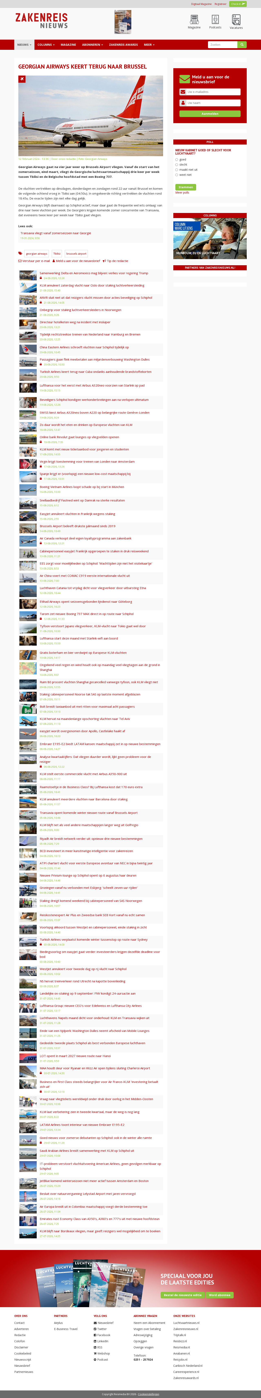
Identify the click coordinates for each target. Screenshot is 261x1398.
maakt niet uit (188, 170)
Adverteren (21, 1329)
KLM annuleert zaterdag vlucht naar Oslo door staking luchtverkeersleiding (92, 285)
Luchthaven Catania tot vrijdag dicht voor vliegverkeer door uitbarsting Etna (93, 588)
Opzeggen (140, 1341)
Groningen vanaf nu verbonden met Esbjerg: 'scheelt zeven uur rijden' (88, 888)
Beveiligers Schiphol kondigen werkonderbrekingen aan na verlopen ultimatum (94, 400)
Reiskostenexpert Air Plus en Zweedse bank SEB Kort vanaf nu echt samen (92, 915)
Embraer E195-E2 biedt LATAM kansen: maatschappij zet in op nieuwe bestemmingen (100, 744)
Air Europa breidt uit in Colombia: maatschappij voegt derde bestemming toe (93, 1206)
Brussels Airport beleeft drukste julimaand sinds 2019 (77, 526)
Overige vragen (144, 1347)
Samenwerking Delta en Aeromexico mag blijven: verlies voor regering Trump (94, 273)
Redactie (20, 1335)
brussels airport (76, 253)
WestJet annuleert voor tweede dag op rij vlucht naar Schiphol (83, 969)
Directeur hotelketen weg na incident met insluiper (75, 322)
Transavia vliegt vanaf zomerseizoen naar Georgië (55, 233)
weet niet (185, 175)
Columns (45, 45)
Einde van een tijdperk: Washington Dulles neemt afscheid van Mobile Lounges (94, 1031)
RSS (99, 1347)
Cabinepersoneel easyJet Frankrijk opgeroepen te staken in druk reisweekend (94, 551)
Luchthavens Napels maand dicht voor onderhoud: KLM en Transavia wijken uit (94, 1018)
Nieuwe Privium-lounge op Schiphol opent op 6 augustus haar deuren (88, 875)
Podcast (102, 1359)
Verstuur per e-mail (36, 261)
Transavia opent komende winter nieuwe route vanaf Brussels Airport (89, 813)
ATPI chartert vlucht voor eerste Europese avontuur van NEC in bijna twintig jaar (96, 863)
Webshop (103, 1353)
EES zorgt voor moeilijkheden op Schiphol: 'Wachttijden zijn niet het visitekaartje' (96, 563)
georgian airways (36, 253)
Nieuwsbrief (22, 1366)
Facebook (103, 1335)
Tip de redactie (117, 261)
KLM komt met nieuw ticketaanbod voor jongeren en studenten (84, 449)
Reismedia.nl (181, 1347)
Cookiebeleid (22, 1353)
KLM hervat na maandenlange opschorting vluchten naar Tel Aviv (85, 719)
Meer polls (182, 192)
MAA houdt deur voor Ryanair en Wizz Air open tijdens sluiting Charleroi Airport (95, 1068)
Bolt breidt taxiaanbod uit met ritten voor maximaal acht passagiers (87, 706)
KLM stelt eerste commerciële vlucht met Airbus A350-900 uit (83, 774)
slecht (183, 164)
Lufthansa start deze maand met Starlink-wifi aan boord (79, 638)
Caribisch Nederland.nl (187, 1366)
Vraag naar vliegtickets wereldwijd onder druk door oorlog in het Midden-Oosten (96, 1099)
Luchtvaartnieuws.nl (186, 1323)
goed (182, 159)
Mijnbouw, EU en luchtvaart (198, 253)
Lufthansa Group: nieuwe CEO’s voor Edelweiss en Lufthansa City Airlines (91, 1006)
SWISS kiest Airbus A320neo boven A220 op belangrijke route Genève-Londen (94, 412)
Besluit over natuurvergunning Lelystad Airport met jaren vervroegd (88, 1194)
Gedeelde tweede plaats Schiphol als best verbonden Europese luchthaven (92, 1043)
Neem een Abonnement (149, 1323)
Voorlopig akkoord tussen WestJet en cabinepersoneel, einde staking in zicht (93, 927)
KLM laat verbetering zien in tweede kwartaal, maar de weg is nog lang (89, 1112)
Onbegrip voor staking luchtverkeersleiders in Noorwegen (80, 310)
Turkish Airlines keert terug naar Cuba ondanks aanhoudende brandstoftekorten (96, 372)
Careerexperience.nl (186, 1372)
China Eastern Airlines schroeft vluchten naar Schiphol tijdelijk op (84, 347)
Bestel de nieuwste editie (183, 1295)
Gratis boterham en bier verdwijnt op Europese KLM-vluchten (83, 653)
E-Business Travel (65, 1329)
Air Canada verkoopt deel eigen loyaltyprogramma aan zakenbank (85, 538)
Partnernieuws (23, 1372)
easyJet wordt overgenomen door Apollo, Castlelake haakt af (82, 731)
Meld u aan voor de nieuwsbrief (78, 261)
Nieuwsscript (22, 1359)
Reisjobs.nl (180, 1359)
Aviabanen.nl (181, 1353)
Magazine (68, 45)
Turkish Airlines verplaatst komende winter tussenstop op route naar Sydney (94, 939)
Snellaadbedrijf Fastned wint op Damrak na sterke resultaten (82, 500)
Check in (236, 4)
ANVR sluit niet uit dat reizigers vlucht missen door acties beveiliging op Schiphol (96, 297)
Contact (19, 1323)
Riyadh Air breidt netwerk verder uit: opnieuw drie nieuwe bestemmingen (91, 839)
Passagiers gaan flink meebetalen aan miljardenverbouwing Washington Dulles (95, 359)
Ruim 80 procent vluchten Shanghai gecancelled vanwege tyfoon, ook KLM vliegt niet (99, 682)
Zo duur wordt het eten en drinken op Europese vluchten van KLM (86, 425)
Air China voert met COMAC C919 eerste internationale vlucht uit (85, 576)
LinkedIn (102, 1341)
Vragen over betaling (147, 1329)
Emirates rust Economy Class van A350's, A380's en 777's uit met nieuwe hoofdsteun (99, 1219)
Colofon (19, 1341)
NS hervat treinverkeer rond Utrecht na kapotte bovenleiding (82, 981)
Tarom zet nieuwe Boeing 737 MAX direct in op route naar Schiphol (87, 614)
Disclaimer (21, 1347)
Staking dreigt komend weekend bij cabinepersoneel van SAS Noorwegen (91, 901)
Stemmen (186, 187)
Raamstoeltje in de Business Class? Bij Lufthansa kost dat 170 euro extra (91, 787)
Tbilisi (56, 253)
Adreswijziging (143, 1335)
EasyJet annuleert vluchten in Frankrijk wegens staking (77, 514)
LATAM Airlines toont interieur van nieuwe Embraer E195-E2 (82, 1125)
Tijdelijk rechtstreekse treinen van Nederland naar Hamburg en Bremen (90, 334)
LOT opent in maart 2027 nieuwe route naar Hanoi (75, 1056)
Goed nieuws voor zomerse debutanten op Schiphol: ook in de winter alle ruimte (96, 1138)
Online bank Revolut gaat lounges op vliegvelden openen (79, 437)
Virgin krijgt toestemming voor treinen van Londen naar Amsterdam (87, 461)
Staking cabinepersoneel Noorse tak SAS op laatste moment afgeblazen (90, 694)
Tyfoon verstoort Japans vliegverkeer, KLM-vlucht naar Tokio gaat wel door (93, 626)
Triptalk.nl (179, 1335)
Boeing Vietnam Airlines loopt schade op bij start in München (82, 487)
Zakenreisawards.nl (186, 1378)
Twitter (102, 1329)
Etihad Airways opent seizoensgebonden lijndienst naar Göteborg (86, 601)
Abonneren (91, 45)
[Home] (41, 20)
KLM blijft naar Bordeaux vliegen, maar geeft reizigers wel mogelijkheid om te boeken (100, 1231)
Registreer (221, 4)
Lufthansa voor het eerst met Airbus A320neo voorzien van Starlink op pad (92, 385)
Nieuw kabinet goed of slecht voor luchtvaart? (203, 152)
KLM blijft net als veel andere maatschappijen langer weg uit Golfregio (89, 825)
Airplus (58, 1323)
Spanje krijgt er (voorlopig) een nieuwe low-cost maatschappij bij (85, 474)
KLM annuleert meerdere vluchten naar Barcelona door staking (84, 799)
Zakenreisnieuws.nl (185, 1329)
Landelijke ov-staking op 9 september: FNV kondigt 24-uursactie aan (88, 993)
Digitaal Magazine (201, 4)
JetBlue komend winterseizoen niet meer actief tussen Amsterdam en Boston (94, 1181)
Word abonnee (219, 1295)
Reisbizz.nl (180, 1341)
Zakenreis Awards (123, 45)
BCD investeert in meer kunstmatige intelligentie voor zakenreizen (86, 851)
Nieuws (23, 45)
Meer (148, 45)
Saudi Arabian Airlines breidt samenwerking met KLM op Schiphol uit (87, 1150)
